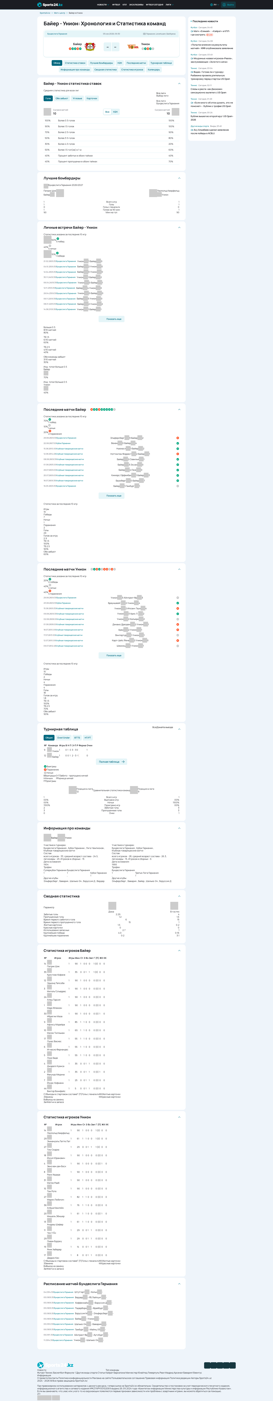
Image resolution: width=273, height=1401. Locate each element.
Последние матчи (136, 62)
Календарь (154, 69)
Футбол (116, 4)
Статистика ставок (75, 62)
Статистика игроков (132, 69)
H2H (120, 62)
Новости (102, 4)
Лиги (168, 4)
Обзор (57, 62)
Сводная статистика (105, 69)
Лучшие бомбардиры (101, 62)
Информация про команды (75, 69)
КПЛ (125, 4)
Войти (230, 4)
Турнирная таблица (161, 62)
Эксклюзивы (136, 4)
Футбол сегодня (154, 4)
